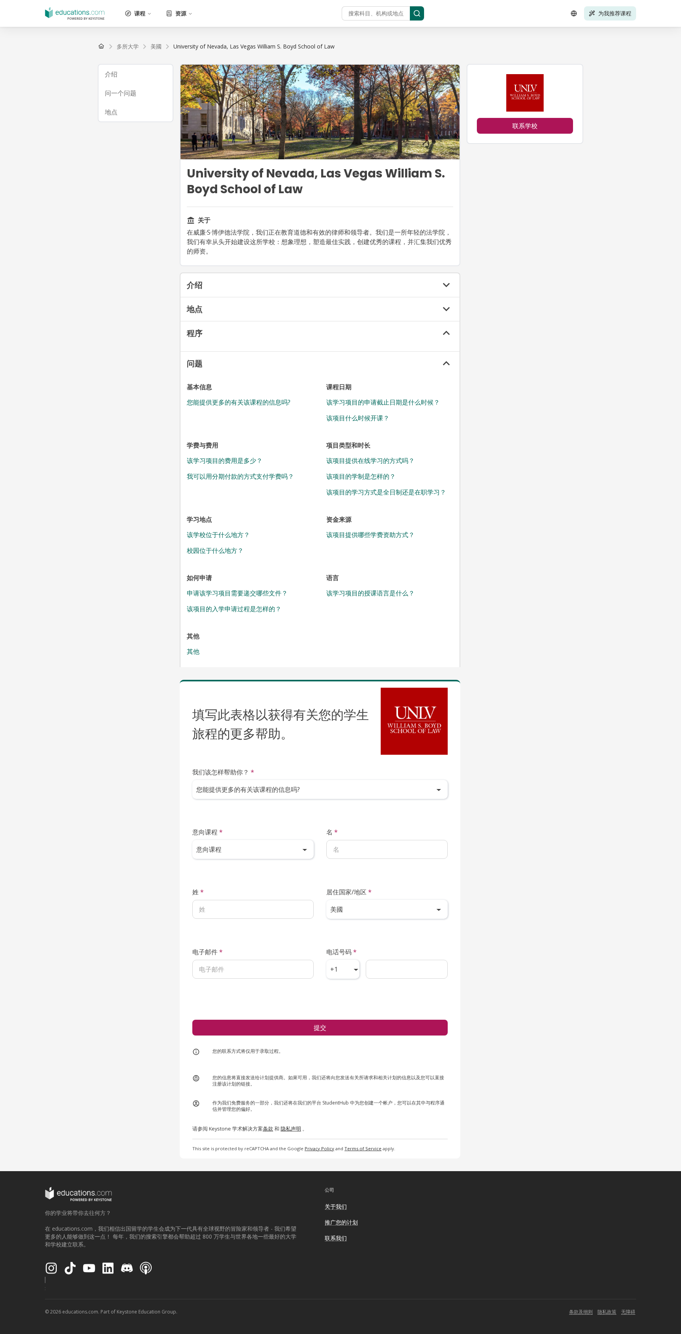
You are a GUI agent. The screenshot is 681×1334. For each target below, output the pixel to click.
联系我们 (336, 1238)
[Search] (417, 13)
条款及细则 (581, 1311)
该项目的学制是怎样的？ (361, 476)
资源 (180, 13)
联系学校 (525, 125)
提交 (320, 1027)
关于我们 (336, 1206)
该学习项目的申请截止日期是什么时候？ (383, 402)
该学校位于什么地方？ (218, 534)
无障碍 (628, 1311)
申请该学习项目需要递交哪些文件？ (237, 593)
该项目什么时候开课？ (357, 418)
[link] (254, 46)
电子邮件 (207, 952)
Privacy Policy (319, 1148)
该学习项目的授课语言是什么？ (370, 593)
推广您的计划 (341, 1222)
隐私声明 (291, 1128)
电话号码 (341, 952)
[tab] (136, 74)
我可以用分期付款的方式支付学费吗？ (240, 476)
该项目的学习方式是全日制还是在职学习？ (386, 492)
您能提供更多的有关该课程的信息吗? (238, 402)
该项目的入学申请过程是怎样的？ (234, 608)
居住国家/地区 (349, 892)
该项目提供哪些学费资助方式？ (370, 534)
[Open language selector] (574, 13)
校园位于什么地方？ (215, 550)
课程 (139, 13)
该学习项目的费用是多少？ (224, 460)
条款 (268, 1128)
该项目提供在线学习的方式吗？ (370, 460)
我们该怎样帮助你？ (223, 772)
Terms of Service (362, 1148)
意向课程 (207, 832)
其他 (193, 651)
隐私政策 (606, 1311)
